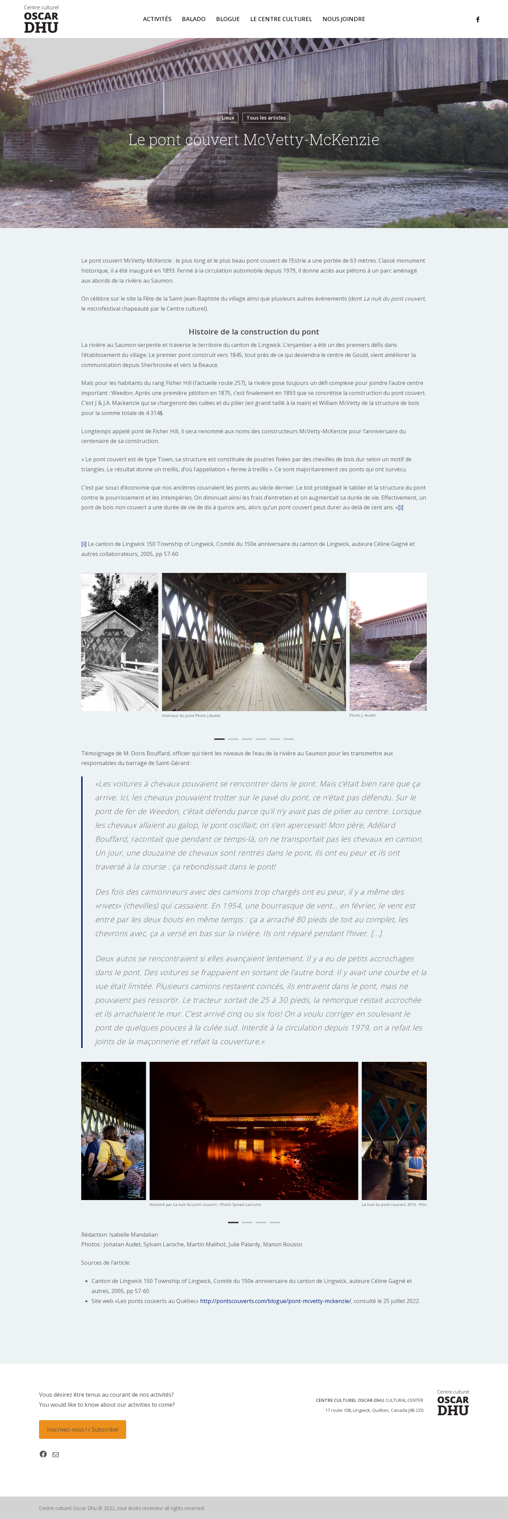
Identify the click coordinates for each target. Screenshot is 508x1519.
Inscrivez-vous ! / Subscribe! (82, 1429)
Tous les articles (266, 117)
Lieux (228, 117)
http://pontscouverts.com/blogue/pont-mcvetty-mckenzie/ (275, 1301)
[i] (400, 507)
